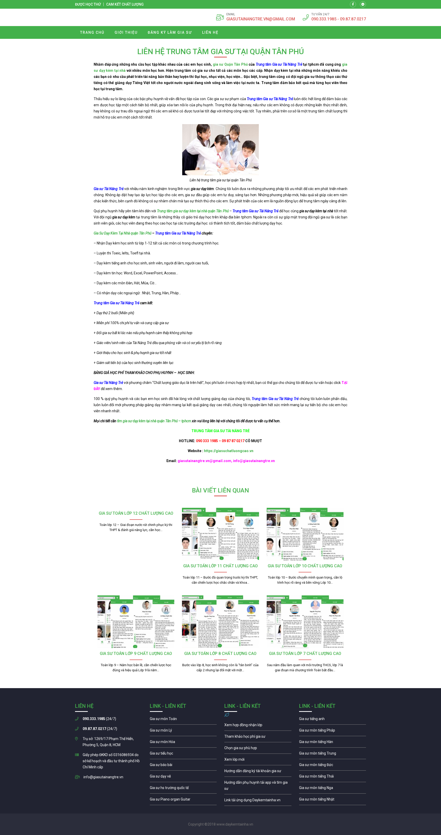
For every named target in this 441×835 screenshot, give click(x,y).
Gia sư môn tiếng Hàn (332, 743)
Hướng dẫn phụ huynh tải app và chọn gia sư (257, 786)
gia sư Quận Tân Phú (230, 64)
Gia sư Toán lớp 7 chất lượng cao (305, 653)
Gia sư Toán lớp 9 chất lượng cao (136, 653)
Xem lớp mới (257, 760)
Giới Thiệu (126, 32)
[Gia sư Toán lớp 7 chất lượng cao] (305, 621)
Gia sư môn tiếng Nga (257, 801)
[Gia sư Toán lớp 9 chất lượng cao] (135, 621)
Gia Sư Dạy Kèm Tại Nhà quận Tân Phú (122, 233)
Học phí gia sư (257, 737)
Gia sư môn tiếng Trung (332, 754)
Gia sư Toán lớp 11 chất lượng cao (220, 565)
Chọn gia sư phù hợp (257, 749)
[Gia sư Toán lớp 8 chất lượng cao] (220, 621)
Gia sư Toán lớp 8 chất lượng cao (220, 653)
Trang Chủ (92, 32)
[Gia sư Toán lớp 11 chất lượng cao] (220, 534)
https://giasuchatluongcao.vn (228, 451)
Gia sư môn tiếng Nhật (332, 800)
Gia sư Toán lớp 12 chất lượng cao (136, 513)
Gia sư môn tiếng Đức (332, 766)
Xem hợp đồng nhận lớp (257, 726)
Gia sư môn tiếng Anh (332, 720)
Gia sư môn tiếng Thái (332, 777)
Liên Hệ (210, 32)
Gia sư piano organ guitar (183, 800)
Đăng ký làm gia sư (170, 32)
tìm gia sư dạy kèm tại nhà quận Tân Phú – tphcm (154, 421)
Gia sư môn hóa (183, 743)
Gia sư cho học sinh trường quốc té (183, 789)
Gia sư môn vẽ (183, 777)
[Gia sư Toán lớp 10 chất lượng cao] (305, 534)
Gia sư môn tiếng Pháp (332, 731)
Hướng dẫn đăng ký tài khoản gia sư (257, 772)
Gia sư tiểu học (183, 754)
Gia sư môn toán (183, 720)
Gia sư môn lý (183, 731)
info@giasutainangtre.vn (103, 777)
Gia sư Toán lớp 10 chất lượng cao (305, 565)
